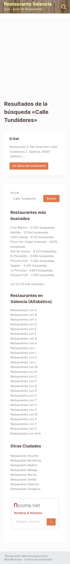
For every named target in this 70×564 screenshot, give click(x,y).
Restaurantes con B (23, 315)
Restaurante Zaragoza (25, 489)
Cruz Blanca (18, 227)
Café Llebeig (19, 237)
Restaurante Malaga (23, 470)
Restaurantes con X (23, 419)
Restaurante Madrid (23, 465)
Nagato (15, 265)
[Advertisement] (35, 54)
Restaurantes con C (23, 319)
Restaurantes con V (23, 409)
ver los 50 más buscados (27, 284)
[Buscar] (63, 6)
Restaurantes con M (23, 367)
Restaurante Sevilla (23, 479)
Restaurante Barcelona (25, 460)
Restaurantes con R (23, 390)
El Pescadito (18, 256)
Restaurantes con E (23, 329)
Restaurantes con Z (23, 428)
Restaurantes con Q (23, 386)
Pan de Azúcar (20, 251)
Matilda (15, 232)
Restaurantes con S (23, 395)
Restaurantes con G (23, 338)
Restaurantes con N (23, 372)
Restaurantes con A (23, 310)
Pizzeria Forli (19, 261)
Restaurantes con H (23, 343)
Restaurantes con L (23, 362)
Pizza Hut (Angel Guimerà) (28, 242)
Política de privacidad (38, 559)
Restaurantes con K (23, 357)
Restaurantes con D (23, 324)
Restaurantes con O (23, 376)
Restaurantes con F (23, 333)
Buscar (14, 192)
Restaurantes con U (23, 405)
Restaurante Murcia (23, 474)
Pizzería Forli (19, 275)
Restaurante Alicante (24, 456)
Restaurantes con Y (23, 424)
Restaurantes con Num (25, 433)
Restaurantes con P (23, 381)
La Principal (18, 270)
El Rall (14, 139)
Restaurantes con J (23, 352)
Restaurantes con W (24, 414)
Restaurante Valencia (28, 4)
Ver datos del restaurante (29, 166)
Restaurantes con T (23, 400)
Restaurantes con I (23, 348)
